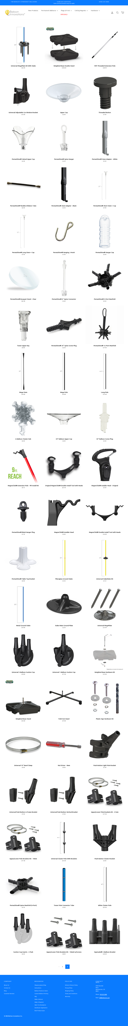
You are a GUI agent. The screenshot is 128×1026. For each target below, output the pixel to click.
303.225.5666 (103, 994)
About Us (6, 985)
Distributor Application (41, 1007)
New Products (33, 10)
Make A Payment (39, 1002)
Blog (5, 990)
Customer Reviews (9, 993)
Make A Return (39, 999)
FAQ (36, 996)
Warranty (67, 996)
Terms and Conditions (71, 993)
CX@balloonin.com (104, 997)
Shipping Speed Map (40, 985)
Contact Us (7, 988)
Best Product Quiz (40, 1010)
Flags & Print (65, 10)
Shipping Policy (69, 990)
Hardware (94, 10)
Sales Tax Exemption (40, 1005)
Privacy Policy (68, 988)
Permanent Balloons (48, 10)
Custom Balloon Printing (41, 993)
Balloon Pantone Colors (41, 990)
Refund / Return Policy (71, 985)
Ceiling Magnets (80, 10)
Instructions (38, 988)
